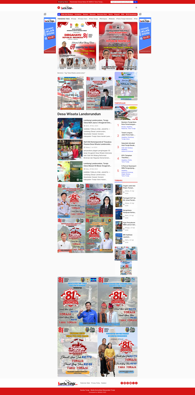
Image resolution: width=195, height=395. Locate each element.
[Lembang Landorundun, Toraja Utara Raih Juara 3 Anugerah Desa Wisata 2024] (70, 128)
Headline (129, 127)
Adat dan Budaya (67, 14)
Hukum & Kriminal (127, 151)
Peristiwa (131, 137)
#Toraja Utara (82, 19)
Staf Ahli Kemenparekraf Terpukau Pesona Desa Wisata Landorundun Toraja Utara (97, 144)
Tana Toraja (131, 128)
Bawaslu (93, 14)
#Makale (112, 19)
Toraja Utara (125, 139)
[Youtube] (130, 383)
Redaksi (103, 383)
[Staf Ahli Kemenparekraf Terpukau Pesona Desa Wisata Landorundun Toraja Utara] (70, 150)
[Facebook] (122, 383)
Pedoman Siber (85, 383)
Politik (130, 160)
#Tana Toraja (93, 19)
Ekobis (123, 127)
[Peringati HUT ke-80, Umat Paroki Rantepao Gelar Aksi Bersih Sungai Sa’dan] (118, 202)
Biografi (117, 14)
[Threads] (127, 383)
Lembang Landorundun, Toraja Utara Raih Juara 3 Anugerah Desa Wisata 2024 (97, 122)
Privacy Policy (95, 383)
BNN (122, 14)
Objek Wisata (125, 174)
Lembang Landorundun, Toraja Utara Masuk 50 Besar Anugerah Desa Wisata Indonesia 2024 (97, 165)
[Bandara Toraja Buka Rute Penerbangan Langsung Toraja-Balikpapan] (126, 113)
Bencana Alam (102, 14)
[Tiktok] (136, 383)
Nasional (124, 128)
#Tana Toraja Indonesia (124, 19)
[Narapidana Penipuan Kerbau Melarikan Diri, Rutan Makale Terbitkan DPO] (118, 214)
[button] (135, 2)
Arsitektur (78, 14)
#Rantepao (103, 19)
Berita (111, 14)
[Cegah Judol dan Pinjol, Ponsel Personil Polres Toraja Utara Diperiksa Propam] (118, 189)
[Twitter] (133, 383)
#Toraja (73, 19)
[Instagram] (124, 383)
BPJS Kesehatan (131, 14)
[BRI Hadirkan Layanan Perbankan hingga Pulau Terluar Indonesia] (118, 238)
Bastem (85, 14)
